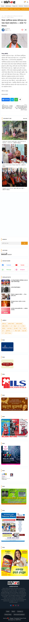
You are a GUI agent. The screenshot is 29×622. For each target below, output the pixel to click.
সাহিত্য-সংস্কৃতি (17, 330)
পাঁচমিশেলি (3, 328)
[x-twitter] (16, 605)
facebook (9, 265)
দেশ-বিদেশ (23, 326)
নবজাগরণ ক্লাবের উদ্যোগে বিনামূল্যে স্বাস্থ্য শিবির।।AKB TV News (14, 165)
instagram (22, 269)
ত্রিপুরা (15, 326)
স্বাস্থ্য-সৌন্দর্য (24, 330)
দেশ (18, 326)
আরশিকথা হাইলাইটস (19, 323)
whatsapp (8, 269)
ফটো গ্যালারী (15, 328)
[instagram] (18, 605)
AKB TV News (8, 333)
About (13, 611)
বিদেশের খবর (26, 6)
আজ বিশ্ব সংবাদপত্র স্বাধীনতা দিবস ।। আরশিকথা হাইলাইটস (19, 309)
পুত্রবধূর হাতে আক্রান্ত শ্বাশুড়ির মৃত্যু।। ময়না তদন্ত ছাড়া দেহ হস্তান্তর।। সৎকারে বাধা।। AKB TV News (14, 142)
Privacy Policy (8, 614)
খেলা (11, 326)
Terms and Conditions (19, 614)
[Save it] (22, 30)
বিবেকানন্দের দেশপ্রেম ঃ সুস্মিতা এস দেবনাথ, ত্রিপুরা (18, 302)
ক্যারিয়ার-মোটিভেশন (5, 326)
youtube (22, 265)
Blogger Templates (14, 618)
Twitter (12, 99)
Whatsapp (16, 99)
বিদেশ (20, 328)
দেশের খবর (21, 6)
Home (2, 6)
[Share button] (20, 99)
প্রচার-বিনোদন (9, 328)
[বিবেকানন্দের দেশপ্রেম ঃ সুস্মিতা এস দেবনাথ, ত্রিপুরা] (5, 304)
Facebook (6, 99)
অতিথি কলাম (4, 323)
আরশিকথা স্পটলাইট (11, 323)
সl (2, 333)
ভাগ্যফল (24, 328)
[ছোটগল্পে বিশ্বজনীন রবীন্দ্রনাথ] (5, 289)
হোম (2, 16)
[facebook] (11, 605)
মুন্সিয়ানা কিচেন (8, 330)
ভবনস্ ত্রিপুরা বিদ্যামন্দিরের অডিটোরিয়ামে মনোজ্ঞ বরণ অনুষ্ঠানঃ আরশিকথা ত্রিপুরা (19, 281)
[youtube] (13, 605)
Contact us (20, 611)
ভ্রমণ (3, 330)
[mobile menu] (2, 2)
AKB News (8, 6)
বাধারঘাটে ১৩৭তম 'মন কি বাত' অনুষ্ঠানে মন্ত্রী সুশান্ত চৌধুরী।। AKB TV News (13, 189)
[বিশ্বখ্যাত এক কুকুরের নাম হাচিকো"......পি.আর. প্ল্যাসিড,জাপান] (5, 297)
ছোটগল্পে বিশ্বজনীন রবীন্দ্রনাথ (15, 287)
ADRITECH (18, 619)
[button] (27, 2)
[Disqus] (14, 213)
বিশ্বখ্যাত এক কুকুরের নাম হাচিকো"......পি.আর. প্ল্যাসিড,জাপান (19, 295)
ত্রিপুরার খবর (14, 6)
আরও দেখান (25, 118)
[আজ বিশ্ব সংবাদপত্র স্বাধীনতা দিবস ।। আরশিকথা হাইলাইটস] (5, 311)
